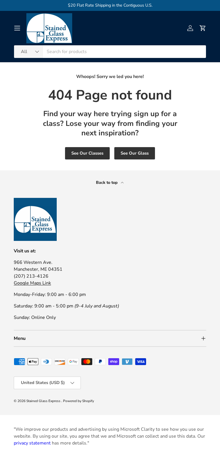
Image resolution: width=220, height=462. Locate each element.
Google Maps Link (32, 283)
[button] (203, 28)
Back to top (107, 182)
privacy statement (32, 443)
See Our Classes (87, 153)
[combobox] (110, 51)
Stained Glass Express (43, 401)
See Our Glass (135, 153)
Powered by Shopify (78, 401)
